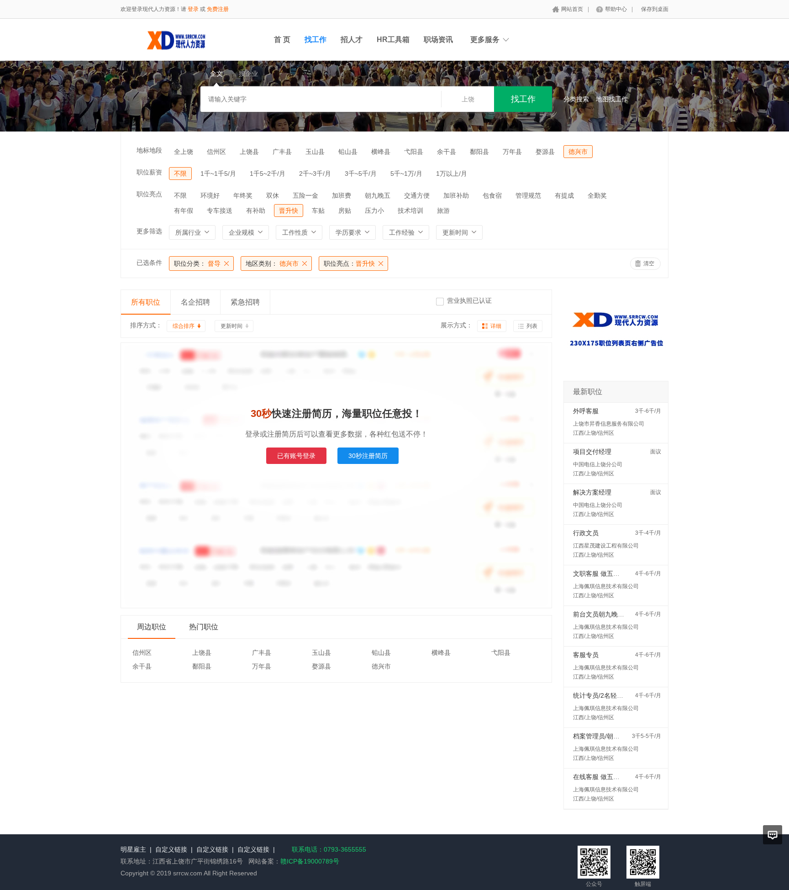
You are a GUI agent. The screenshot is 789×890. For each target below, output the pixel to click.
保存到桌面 (654, 9)
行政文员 (586, 533)
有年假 (183, 210)
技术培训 (410, 210)
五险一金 (305, 195)
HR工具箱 (393, 39)
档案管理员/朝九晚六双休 (609, 736)
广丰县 (282, 151)
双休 (272, 195)
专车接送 (219, 210)
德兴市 (578, 151)
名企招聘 (195, 302)
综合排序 (184, 326)
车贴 (318, 210)
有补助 (255, 210)
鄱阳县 (479, 151)
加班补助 (456, 195)
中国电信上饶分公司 (597, 464)
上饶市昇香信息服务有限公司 (608, 424)
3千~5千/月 (361, 173)
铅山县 (348, 151)
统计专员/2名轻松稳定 (604, 695)
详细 (495, 326)
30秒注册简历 (368, 455)
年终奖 (242, 195)
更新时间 (231, 326)
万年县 (512, 151)
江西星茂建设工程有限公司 (606, 545)
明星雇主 (133, 849)
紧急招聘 (245, 302)
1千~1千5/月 (218, 173)
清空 (648, 263)
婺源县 (545, 151)
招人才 (352, 39)
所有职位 (145, 302)
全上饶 (183, 151)
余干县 (446, 151)
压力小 (374, 210)
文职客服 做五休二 (599, 573)
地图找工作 (612, 99)
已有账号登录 (296, 455)
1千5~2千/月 (267, 173)
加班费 (341, 195)
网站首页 (572, 9)
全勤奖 (597, 195)
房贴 (344, 210)
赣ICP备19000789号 (309, 861)
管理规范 (528, 195)
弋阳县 (413, 151)
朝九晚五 (377, 195)
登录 (193, 9)
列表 (531, 326)
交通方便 (417, 195)
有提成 (564, 195)
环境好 (210, 195)
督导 (197, 263)
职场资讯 (438, 39)
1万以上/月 (451, 173)
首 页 (282, 39)
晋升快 (288, 210)
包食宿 (492, 195)
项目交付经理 (592, 451)
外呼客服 (586, 411)
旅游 (443, 210)
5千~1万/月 (406, 173)
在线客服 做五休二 (599, 776)
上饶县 (249, 151)
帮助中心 (616, 9)
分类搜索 (576, 99)
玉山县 (315, 151)
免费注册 (218, 9)
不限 (180, 173)
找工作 (315, 39)
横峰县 (380, 151)
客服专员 (586, 654)
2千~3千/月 (315, 173)
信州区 (216, 151)
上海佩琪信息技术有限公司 (606, 586)
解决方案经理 (592, 492)
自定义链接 (171, 849)
